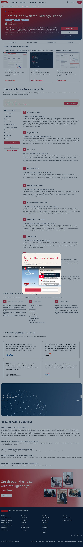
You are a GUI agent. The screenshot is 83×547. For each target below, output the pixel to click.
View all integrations (33, 290)
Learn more (50, 290)
